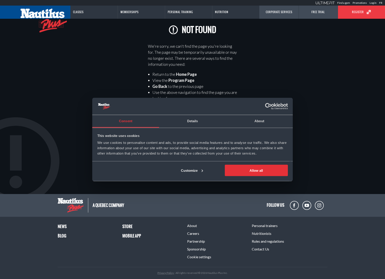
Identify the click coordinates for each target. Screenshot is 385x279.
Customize (189, 170)
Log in (373, 2)
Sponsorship (196, 249)
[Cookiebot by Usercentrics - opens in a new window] (268, 106)
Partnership (196, 241)
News (62, 226)
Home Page (186, 74)
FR (380, 2)
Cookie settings (199, 257)
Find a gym (343, 2)
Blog (62, 236)
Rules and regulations (268, 241)
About (192, 225)
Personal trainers (265, 225)
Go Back (159, 86)
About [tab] (259, 121)
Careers (193, 233)
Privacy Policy (166, 273)
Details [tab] (192, 121)
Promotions (360, 2)
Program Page (181, 80)
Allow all (256, 170)
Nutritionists (261, 233)
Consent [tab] (125, 121)
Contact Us (260, 249)
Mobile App (131, 236)
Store (127, 226)
